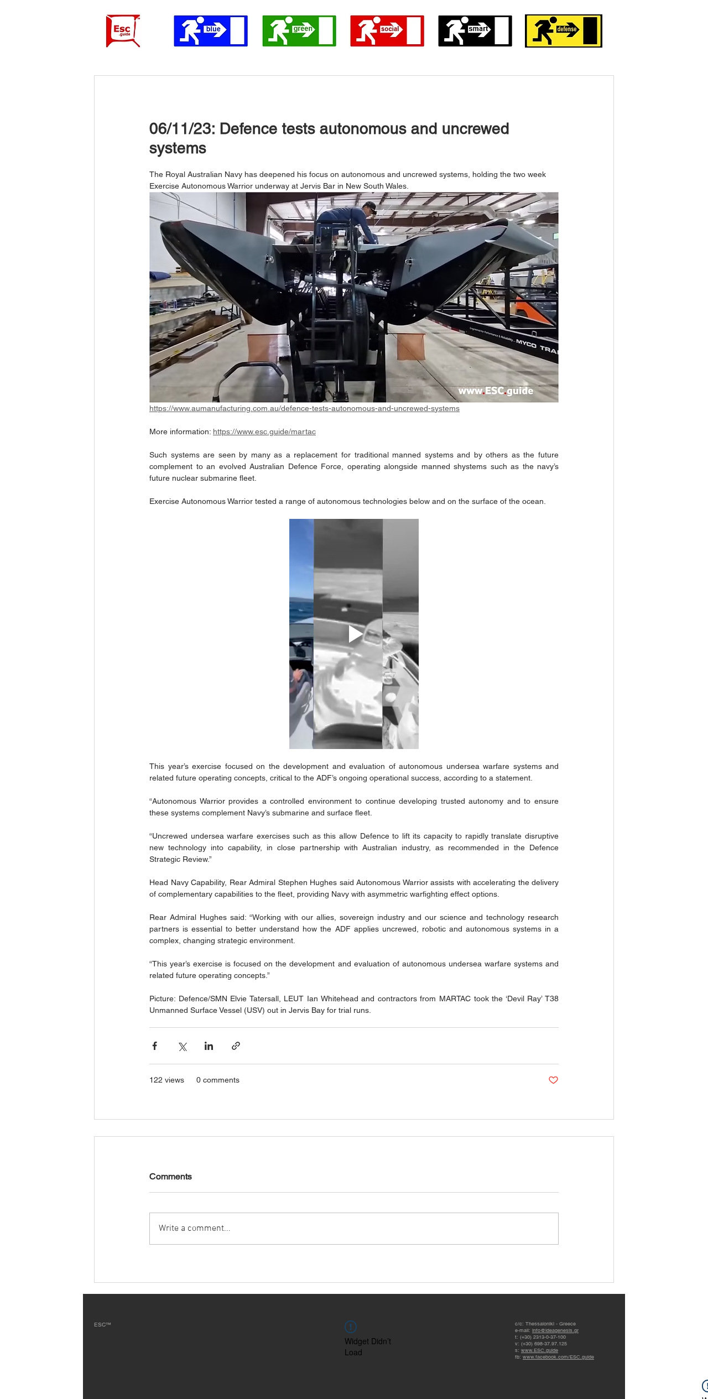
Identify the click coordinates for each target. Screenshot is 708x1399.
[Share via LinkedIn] (209, 1046)
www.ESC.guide (539, 1350)
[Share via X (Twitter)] (181, 1046)
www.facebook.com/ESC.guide (558, 1357)
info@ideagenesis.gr (555, 1330)
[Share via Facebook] (154, 1046)
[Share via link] (236, 1046)
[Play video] (354, 634)
